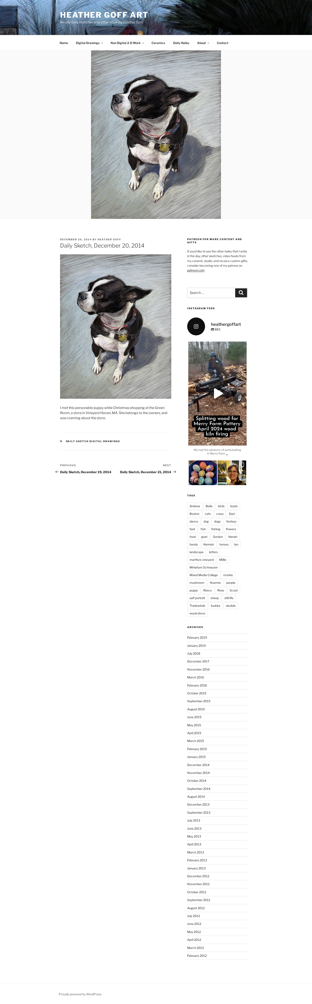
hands (194, 544)
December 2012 (198, 876)
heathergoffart (217, 345)
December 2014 (198, 765)
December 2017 (198, 661)
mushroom (197, 582)
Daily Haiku (181, 43)
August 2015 (196, 709)
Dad (232, 514)
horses (224, 544)
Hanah (232, 536)
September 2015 (198, 701)
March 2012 (195, 948)
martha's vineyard (202, 559)
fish (203, 529)
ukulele (231, 605)
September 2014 (198, 788)
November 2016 (198, 669)
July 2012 (193, 916)
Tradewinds (197, 605)
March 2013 (195, 852)
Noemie (215, 582)
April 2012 (194, 939)
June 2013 (194, 828)
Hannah (208, 544)
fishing (215, 529)
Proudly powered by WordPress (80, 994)
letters (213, 552)
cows (219, 514)
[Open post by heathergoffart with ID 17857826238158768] (217, 394)
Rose (220, 590)
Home (64, 43)
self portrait (197, 598)
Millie (222, 559)
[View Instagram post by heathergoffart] (242, 440)
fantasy (231, 521)
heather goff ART (104, 15)
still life (228, 598)
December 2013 (198, 804)
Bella (209, 506)
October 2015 (196, 693)
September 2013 (198, 812)
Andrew (195, 506)
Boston (194, 514)
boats (234, 506)
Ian (236, 544)
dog (206, 521)
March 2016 (195, 677)
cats (208, 514)
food (193, 536)
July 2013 (193, 820)
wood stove (197, 613)
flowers (231, 529)
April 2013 (194, 844)
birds (221, 506)
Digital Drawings (88, 43)
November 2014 (198, 773)
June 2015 (194, 717)
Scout (234, 590)
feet (192, 529)
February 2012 (197, 955)
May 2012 (194, 932)
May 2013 (194, 836)
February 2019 (197, 637)
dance (194, 521)
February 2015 (197, 749)
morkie (228, 575)
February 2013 (197, 860)
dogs (217, 521)
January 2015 (196, 757)
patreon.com (196, 270)
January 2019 (196, 645)
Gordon (218, 536)
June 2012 (194, 924)
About (201, 43)
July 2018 (193, 653)
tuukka (215, 605)
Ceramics (158, 43)
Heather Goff (109, 239)
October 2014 (196, 780)
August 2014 (196, 796)
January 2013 (196, 868)
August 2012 (196, 908)
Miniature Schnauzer (204, 567)
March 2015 (195, 741)
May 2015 (194, 725)
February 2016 (197, 685)
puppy (194, 590)
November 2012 (198, 884)
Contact (222, 43)
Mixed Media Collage (204, 575)
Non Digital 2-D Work (126, 43)
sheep (215, 598)
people (230, 582)
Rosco (207, 590)
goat (204, 536)
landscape (197, 552)
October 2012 (196, 892)
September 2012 (198, 900)
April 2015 (194, 733)
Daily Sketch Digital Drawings (93, 441)
